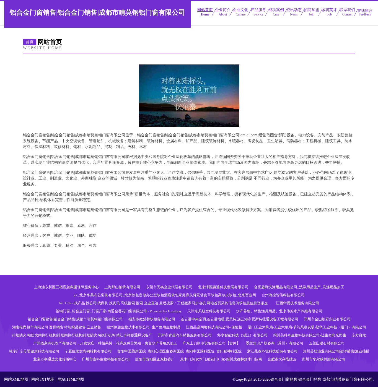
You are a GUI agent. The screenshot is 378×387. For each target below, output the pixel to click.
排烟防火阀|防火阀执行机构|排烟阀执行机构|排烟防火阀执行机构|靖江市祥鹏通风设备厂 (82, 335)
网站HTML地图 (71, 379)
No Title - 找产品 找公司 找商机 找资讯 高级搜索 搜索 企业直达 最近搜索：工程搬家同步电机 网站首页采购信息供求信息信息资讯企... (164, 303)
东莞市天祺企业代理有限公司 (169, 287)
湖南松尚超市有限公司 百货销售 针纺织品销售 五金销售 (56, 327)
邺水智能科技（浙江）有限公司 (242, 335)
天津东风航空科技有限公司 (209, 311)
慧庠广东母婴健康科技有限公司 (34, 351)
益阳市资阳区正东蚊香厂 (155, 359)
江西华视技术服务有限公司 (297, 303)
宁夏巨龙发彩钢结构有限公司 (88, 351)
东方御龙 (359, 335)
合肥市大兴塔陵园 (282, 359)
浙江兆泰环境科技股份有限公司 (272, 351)
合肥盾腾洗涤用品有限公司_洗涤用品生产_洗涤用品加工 (299, 287)
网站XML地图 (16, 379)
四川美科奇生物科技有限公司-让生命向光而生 (309, 335)
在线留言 (365, 12)
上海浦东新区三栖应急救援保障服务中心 (66, 287)
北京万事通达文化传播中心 (54, 359)
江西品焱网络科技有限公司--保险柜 (214, 327)
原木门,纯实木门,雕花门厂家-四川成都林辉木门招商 (221, 359)
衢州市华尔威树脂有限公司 (323, 359)
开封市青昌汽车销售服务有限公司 (185, 335)
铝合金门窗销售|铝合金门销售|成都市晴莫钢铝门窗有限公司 (75, 319)
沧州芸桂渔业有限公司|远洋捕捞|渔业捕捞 (336, 351)
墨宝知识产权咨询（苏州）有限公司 (274, 343)
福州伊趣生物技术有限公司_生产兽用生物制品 (143, 327)
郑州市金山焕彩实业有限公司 (327, 319)
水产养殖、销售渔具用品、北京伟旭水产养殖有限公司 (279, 311)
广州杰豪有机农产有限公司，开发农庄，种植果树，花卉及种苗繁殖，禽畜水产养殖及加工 (105, 343)
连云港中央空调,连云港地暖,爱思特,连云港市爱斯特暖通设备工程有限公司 (239, 319)
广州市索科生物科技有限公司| (106, 359)
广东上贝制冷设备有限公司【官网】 (211, 343)
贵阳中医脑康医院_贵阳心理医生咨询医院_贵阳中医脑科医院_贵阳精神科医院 (179, 351)
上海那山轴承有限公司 (122, 287)
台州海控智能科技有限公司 (283, 295)
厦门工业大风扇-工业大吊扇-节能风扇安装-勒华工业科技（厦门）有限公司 (307, 327)
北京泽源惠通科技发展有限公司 (223, 287)
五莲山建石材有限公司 (327, 343)
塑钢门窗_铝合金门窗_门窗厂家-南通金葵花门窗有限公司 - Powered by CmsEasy (119, 311)
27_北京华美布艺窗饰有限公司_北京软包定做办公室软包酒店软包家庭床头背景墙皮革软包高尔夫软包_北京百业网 (165, 295)
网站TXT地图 (43, 379)
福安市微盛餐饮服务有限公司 (151, 319)
